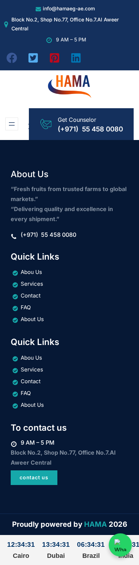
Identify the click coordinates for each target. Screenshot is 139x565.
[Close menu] (31, 126)
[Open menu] (11, 124)
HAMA (95, 524)
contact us (34, 477)
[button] (12, 58)
